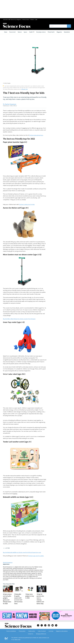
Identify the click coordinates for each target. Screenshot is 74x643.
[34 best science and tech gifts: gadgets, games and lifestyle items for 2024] (8, 589)
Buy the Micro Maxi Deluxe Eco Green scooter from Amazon (19, 319)
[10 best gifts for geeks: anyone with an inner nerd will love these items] (19, 589)
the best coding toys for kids (27, 204)
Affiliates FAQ (24, 89)
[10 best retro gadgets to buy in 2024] (30, 589)
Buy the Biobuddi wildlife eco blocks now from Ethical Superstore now (22, 552)
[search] (69, 26)
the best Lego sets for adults (36, 556)
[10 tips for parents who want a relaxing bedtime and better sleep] (41, 589)
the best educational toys (36, 135)
